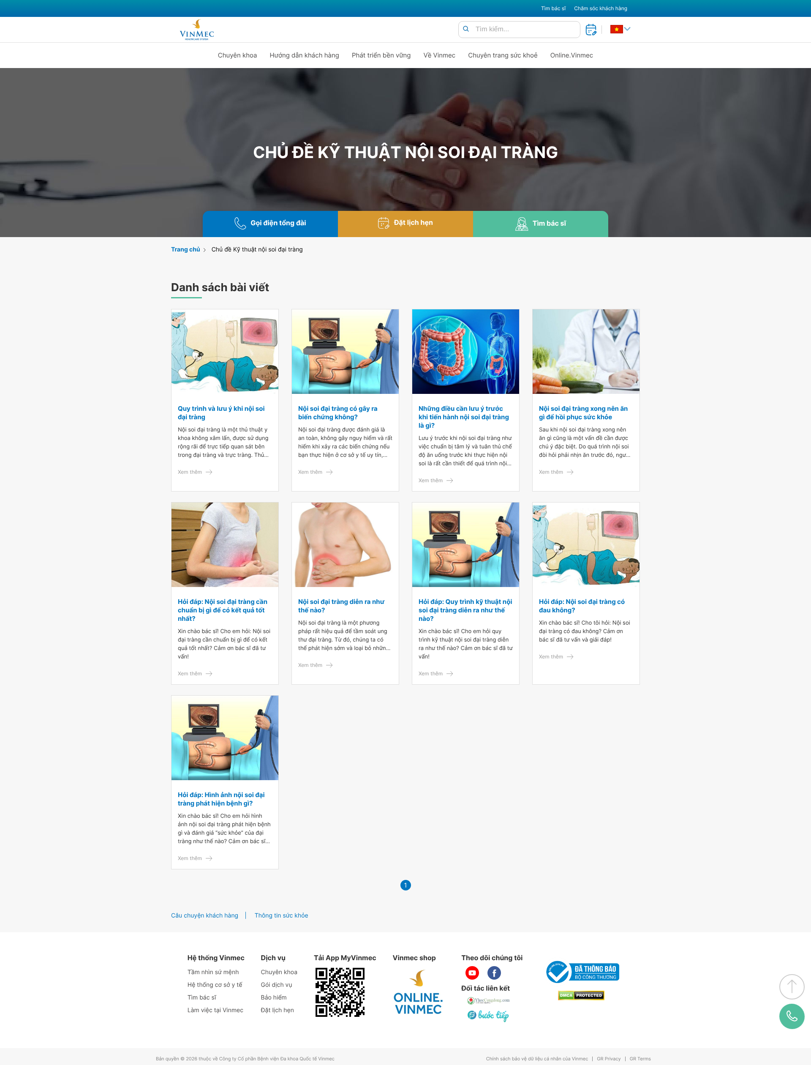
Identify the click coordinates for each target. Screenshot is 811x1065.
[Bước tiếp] (488, 1016)
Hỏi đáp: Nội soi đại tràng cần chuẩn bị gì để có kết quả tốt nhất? (222, 610)
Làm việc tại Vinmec (215, 1010)
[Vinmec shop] (418, 992)
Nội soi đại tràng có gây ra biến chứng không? (338, 412)
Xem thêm (190, 472)
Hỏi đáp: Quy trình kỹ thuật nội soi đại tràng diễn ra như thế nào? (465, 610)
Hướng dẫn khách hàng (305, 55)
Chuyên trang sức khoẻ (502, 55)
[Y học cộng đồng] (488, 1001)
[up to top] (792, 986)
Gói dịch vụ (276, 985)
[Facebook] (494, 973)
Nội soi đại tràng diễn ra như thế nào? (341, 606)
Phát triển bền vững (381, 55)
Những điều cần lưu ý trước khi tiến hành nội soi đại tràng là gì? (464, 416)
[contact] (792, 1016)
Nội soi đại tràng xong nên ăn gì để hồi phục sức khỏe (583, 412)
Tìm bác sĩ (553, 8)
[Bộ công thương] (581, 972)
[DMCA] (581, 995)
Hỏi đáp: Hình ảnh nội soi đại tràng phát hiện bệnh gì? (221, 799)
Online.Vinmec (571, 55)
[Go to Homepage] (197, 29)
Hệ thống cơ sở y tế (215, 985)
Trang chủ (185, 249)
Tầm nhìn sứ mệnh (213, 972)
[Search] (466, 29)
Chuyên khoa (237, 55)
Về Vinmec (440, 55)
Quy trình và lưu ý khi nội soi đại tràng (221, 412)
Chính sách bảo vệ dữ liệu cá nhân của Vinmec (537, 1059)
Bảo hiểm (274, 997)
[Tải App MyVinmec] (340, 992)
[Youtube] (472, 973)
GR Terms (640, 1059)
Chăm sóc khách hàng (600, 8)
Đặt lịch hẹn (277, 1010)
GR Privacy (608, 1059)
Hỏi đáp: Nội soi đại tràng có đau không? (582, 606)
